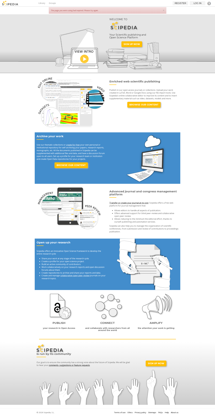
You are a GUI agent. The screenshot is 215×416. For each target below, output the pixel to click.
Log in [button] (197, 3)
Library (41, 3)
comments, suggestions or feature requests (69, 365)
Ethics (130, 412)
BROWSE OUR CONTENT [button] (144, 104)
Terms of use (120, 412)
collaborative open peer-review (74, 275)
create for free (73, 144)
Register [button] (180, 3)
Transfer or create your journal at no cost (128, 202)
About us (174, 412)
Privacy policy (140, 412)
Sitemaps (152, 412)
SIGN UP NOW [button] (132, 44)
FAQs (160, 412)
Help (167, 412)
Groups (52, 3)
